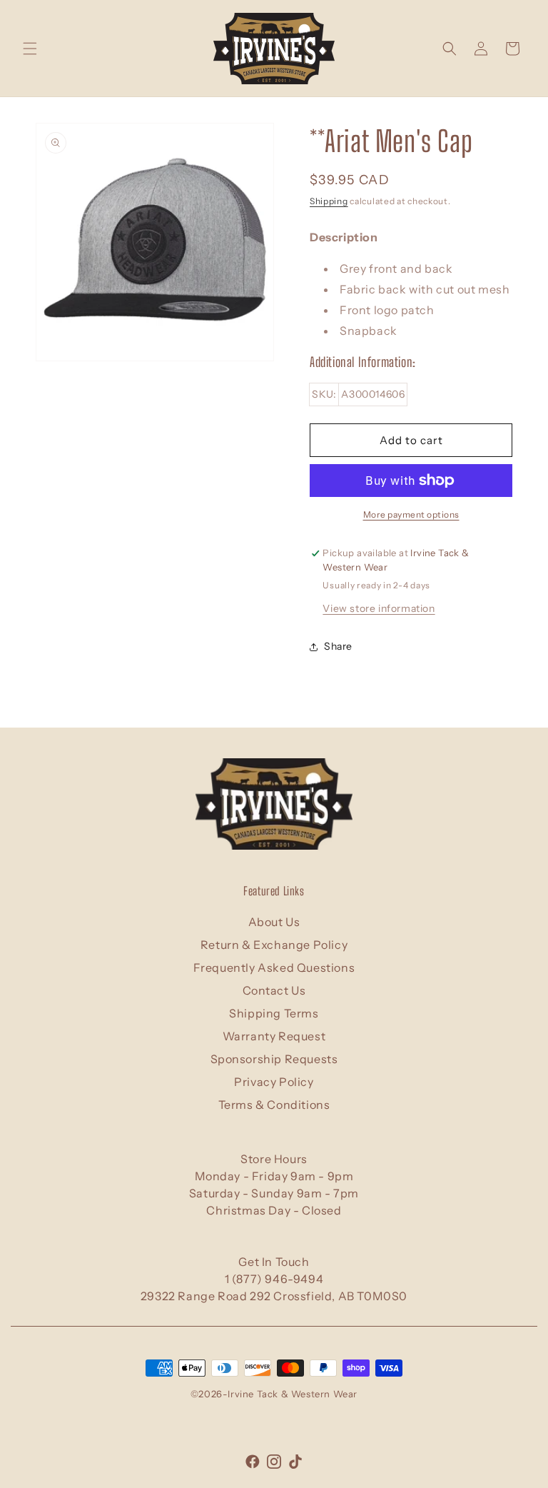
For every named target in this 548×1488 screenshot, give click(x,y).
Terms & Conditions (274, 1104)
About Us (274, 922)
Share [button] (338, 646)
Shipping (329, 201)
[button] (30, 48)
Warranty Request (274, 1036)
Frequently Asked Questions (274, 967)
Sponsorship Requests (274, 1059)
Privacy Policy (273, 1082)
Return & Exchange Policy (274, 944)
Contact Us (274, 990)
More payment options (411, 514)
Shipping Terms (273, 1013)
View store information (379, 608)
